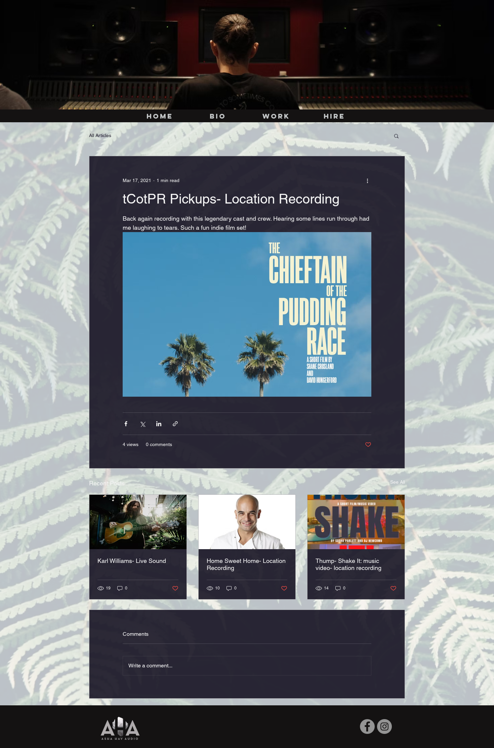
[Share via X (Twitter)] (142, 424)
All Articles (100, 135)
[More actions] (367, 180)
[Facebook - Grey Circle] (367, 726)
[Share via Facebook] (126, 424)
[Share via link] (175, 424)
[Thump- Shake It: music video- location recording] (356, 522)
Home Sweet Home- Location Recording (246, 564)
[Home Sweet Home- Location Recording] (247, 522)
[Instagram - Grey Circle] (384, 726)
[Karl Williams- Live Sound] (138, 522)
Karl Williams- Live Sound (131, 560)
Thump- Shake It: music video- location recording (348, 564)
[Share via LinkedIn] (159, 424)
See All (397, 482)
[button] (396, 135)
